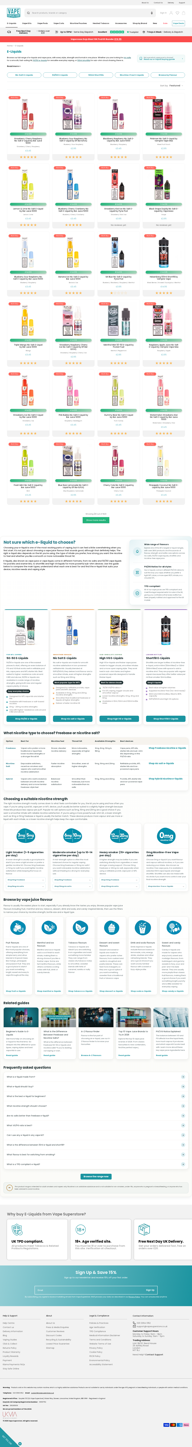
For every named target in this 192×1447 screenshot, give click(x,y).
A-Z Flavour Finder (90, 1031)
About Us (145, 3)
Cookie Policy (95, 1352)
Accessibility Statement (101, 1364)
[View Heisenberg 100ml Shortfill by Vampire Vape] (164, 263)
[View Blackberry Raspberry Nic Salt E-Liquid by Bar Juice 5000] (119, 126)
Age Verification (97, 1327)
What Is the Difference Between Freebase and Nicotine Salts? (56, 1034)
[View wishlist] (177, 13)
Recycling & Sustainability (58, 1340)
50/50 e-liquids (40, 60)
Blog (5, 1335)
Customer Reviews (55, 1331)
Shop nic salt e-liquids (73, 718)
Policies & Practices (98, 1323)
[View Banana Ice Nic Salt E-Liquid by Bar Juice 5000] (73, 263)
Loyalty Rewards (10, 1356)
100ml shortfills (83, 60)
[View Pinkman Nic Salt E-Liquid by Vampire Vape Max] (164, 126)
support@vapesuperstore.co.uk (42, 1393)
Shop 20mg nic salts (119, 886)
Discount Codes (54, 1335)
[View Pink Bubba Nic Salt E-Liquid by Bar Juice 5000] (73, 403)
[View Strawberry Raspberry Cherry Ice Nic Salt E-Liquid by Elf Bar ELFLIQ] (73, 333)
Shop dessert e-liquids (111, 991)
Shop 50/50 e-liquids (26, 718)
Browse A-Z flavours (91, 1055)
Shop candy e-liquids (173, 991)
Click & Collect (10, 1344)
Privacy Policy (134, 1297)
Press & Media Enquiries (57, 1327)
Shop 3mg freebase (26, 879)
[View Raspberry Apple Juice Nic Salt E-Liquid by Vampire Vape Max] (164, 333)
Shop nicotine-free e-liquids (166, 886)
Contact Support (154, 1354)
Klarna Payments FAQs (14, 1364)
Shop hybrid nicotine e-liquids (166, 778)
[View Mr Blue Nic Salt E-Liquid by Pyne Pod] (119, 263)
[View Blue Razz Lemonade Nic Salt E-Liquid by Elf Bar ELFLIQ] (73, 472)
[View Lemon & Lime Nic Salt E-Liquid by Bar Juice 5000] (28, 195)
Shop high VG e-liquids (119, 718)
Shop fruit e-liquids (16, 991)
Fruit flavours (12, 942)
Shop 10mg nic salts (72, 886)
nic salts (127, 57)
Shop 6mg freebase (72, 879)
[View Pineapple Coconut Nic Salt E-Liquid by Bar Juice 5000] (164, 472)
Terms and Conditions (100, 1340)
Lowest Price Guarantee (57, 1344)
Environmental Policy (99, 1360)
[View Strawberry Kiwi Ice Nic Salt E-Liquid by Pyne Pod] (119, 195)
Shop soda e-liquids (141, 991)
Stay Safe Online (11, 1369)
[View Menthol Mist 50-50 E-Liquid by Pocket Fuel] (119, 333)
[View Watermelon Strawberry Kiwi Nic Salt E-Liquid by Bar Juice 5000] (164, 403)
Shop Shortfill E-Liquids (165, 718)
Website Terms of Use (100, 1344)
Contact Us (158, 3)
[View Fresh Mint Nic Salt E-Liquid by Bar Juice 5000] (28, 472)
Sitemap (50, 1348)
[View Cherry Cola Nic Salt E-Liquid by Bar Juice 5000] (119, 472)
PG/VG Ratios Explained (168, 1031)
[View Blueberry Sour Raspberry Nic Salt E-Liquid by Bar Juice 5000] (28, 263)
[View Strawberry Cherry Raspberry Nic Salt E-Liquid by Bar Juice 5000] (28, 126)
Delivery (171, 3)
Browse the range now (96, 1176)
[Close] (19, 1443)
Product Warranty (11, 1352)
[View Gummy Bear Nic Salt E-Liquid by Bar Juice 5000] (119, 403)
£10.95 (118, 39)
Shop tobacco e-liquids (80, 991)
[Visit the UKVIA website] (96, 1415)
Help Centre (8, 1323)
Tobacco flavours (77, 942)
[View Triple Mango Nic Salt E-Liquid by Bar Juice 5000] (28, 333)
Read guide (12, 1055)
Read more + (14, 66)
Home (10, 46)
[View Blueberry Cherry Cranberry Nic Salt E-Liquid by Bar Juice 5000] (73, 195)
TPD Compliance (97, 1331)
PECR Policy (94, 1356)
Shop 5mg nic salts (26, 886)
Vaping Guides (10, 1340)
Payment (7, 1360)
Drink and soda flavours (143, 942)
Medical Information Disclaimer (104, 1335)
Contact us (8, 1327)
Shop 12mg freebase (119, 879)
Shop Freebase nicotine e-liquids (167, 748)
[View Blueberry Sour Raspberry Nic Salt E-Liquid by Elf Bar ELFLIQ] (73, 126)
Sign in (163, 13)
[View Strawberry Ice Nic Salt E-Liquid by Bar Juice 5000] (28, 403)
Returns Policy (9, 1348)
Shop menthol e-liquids (49, 991)
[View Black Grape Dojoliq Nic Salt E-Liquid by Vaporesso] (164, 195)
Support (182, 3)
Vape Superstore (15, 1421)
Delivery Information (13, 1331)
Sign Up (150, 1290)
